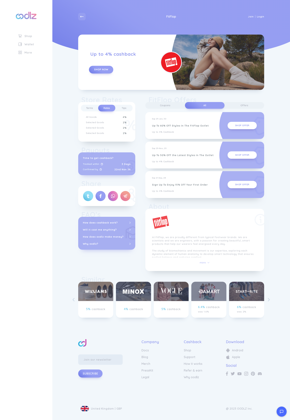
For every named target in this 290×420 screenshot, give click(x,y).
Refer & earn (193, 370)
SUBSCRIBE (90, 373)
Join (251, 16)
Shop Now (101, 69)
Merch (145, 364)
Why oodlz (191, 377)
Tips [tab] (124, 108)
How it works (193, 364)
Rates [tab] (107, 108)
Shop (187, 350)
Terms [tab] (89, 108)
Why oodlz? (90, 243)
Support (189, 357)
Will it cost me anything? (100, 229)
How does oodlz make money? (103, 236)
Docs (145, 350)
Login (260, 16)
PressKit (147, 370)
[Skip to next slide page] (268, 299)
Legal (145, 377)
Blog (144, 357)
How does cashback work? (100, 222)
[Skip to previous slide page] (73, 299)
